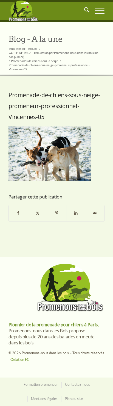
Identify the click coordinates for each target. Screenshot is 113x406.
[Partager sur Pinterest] (56, 213)
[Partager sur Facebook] (18, 213)
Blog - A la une (36, 39)
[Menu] (96, 11)
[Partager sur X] (37, 213)
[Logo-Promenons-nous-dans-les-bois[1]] (47, 11)
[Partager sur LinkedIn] (75, 213)
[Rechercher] (84, 11)
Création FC (19, 360)
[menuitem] (84, 11)
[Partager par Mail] (94, 213)
